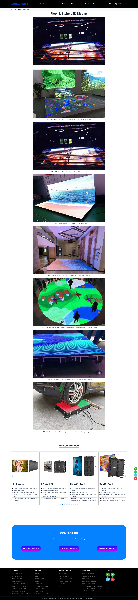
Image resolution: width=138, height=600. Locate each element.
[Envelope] (113, 579)
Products (15, 570)
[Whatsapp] (135, 472)
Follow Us (109, 570)
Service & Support (65, 570)
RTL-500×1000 (106, 484)
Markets (38, 570)
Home (12, 9)
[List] (108, 579)
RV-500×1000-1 (48, 484)
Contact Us (86, 570)
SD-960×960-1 (77, 484)
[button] (110, 4)
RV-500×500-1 (19, 484)
